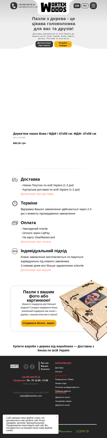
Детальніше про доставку (37, 193)
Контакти (45, 369)
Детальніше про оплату (36, 241)
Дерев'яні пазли (62, 405)
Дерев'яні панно (62, 397)
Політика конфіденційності (67, 387)
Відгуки (44, 366)
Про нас (45, 363)
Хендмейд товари (63, 401)
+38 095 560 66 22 (26, 4)
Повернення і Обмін (64, 379)
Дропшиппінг (61, 375)
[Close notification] (56, 416)
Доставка (59, 368)
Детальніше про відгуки (36, 269)
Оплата (58, 371)
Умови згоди (60, 383)
